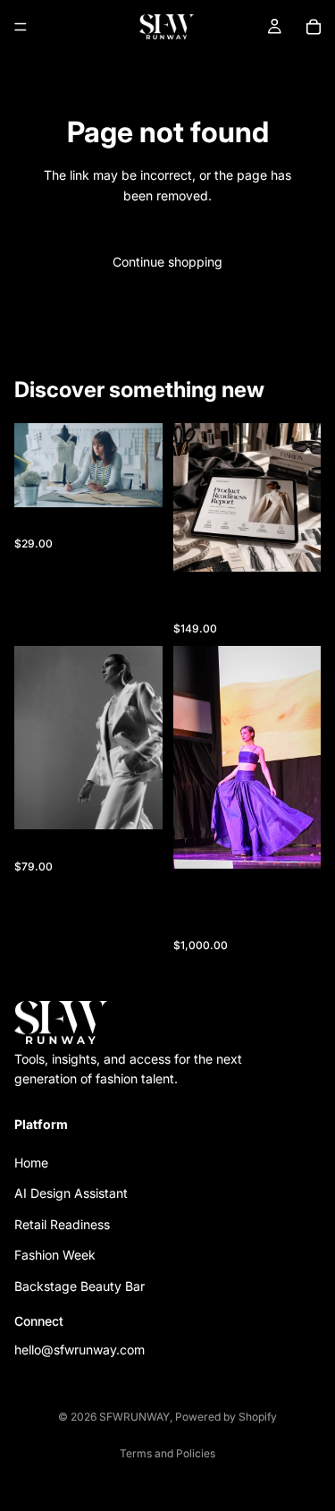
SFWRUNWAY (134, 1416)
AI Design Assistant (71, 1193)
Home (31, 1162)
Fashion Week (55, 1255)
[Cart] (313, 27)
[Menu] (20, 26)
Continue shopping (167, 261)
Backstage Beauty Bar (79, 1286)
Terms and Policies (167, 1453)
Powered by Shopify (226, 1416)
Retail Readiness (62, 1224)
